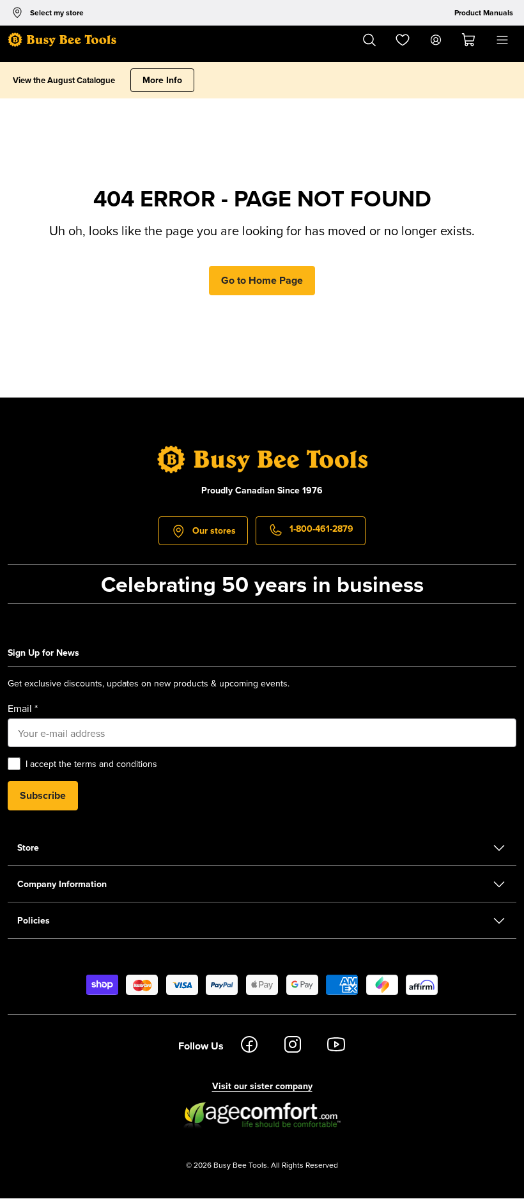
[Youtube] (336, 1046)
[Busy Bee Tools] (62, 40)
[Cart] (469, 40)
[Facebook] (249, 1046)
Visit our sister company (262, 1085)
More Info (162, 79)
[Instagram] (292, 1046)
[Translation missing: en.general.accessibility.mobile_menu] (502, 40)
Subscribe (43, 795)
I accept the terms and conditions (91, 763)
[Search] (369, 40)
